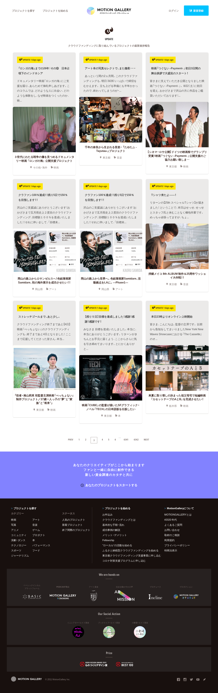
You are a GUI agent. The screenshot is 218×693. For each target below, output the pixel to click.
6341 (126, 439)
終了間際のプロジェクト (75, 530)
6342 (136, 439)
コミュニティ (18, 535)
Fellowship (108, 540)
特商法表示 (170, 550)
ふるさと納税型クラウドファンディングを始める (129, 550)
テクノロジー (18, 545)
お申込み (107, 514)
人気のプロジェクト (73, 519)
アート (36, 519)
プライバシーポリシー (177, 545)
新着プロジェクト (72, 525)
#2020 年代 (170, 519)
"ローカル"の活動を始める (117, 545)
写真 (13, 525)
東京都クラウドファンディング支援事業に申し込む (129, 555)
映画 (13, 519)
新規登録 (198, 10)
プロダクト (38, 535)
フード (36, 550)
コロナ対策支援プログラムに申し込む (124, 560)
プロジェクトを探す (23, 10)
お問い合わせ (172, 530)
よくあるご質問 (173, 525)
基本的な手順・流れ (113, 525)
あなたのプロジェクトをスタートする (111, 485)
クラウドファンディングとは (119, 519)
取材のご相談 (172, 535)
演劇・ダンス (18, 540)
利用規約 (169, 540)
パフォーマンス (41, 545)
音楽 (34, 525)
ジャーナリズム (20, 555)
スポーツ (16, 550)
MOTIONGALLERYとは (178, 514)
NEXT (146, 439)
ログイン (174, 10)
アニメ (15, 530)
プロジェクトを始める (55, 10)
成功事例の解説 (111, 530)
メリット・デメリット (114, 535)
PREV (70, 439)
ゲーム (36, 530)
